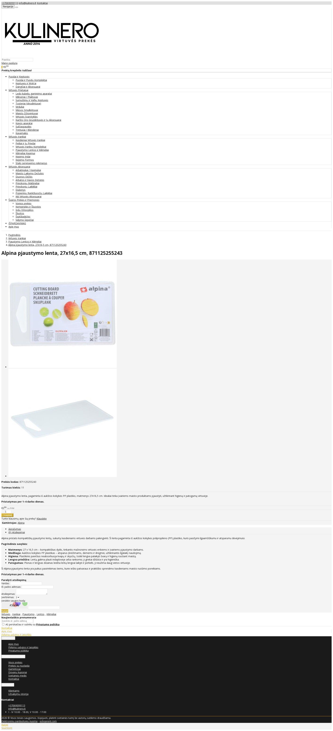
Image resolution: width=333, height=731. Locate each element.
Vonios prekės (23, 203)
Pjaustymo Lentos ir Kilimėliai (32, 150)
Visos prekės (15, 662)
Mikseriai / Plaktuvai (27, 97)
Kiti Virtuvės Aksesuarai (28, 196)
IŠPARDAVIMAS (17, 223)
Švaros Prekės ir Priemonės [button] (23, 200)
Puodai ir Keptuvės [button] (18, 76)
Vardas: (5, 583)
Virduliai (20, 106)
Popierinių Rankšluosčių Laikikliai (34, 193)
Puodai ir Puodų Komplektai (31, 80)
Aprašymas (14, 529)
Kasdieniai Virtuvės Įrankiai (30, 140)
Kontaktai (42, 3)
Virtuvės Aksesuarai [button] (19, 166)
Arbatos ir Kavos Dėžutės (30, 180)
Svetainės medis (17, 675)
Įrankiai (16, 614)
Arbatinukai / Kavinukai (28, 170)
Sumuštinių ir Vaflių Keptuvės (32, 100)
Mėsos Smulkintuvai (27, 110)
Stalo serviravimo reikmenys (31, 163)
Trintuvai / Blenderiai (27, 129)
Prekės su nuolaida (18, 665)
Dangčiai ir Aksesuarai (28, 86)
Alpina (21, 522)
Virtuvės (5, 614)
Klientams (8, 684)
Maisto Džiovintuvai (27, 113)
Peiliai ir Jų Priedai (25, 143)
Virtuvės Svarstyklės (27, 116)
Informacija (8, 638)
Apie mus (13, 226)
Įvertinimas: (7, 597)
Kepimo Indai (23, 156)
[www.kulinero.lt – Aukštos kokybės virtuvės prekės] (51, 56)
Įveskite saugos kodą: (13, 600)
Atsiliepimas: (8, 594)
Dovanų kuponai (17, 672)
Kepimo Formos (25, 160)
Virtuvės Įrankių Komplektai (31, 146)
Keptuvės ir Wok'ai (26, 83)
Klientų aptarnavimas (13, 656)
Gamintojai (14, 669)
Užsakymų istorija (18, 694)
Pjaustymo (28, 614)
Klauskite (42, 518)
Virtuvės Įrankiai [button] (17, 136)
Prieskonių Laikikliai (26, 186)
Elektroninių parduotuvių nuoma (19, 721)
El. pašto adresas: (11, 586)
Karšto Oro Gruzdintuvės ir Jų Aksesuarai (38, 120)
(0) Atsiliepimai (16, 532)
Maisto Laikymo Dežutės (30, 173)
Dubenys (20, 190)
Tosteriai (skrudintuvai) (28, 103)
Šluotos (20, 213)
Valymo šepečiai (25, 220)
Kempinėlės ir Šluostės (28, 206)
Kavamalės (22, 133)
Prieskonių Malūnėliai (27, 183)
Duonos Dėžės (24, 176)
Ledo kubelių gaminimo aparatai (34, 93)
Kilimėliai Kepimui (25, 153)
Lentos (40, 614)
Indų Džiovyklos (24, 210)
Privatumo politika (18, 650)
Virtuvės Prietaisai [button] (18, 90)
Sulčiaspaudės (23, 126)
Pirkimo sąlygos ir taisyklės (16, 634)
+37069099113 (9, 3)
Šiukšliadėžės (23, 216)
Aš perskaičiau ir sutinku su (32, 624)
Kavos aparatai (24, 123)
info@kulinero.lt (27, 3)
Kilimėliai (51, 614)
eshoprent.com (48, 721)
